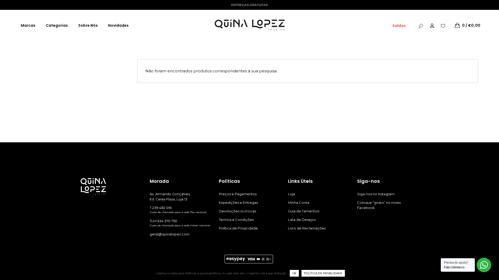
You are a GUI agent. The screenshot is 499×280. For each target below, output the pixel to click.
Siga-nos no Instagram (376, 194)
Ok (294, 273)
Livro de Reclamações (307, 228)
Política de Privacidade (238, 228)
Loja (291, 194)
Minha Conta (298, 202)
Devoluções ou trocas (237, 211)
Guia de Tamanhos (303, 211)
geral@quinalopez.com (169, 234)
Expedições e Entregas (238, 202)
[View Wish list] (443, 25)
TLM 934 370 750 (163, 221)
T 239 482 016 (161, 208)
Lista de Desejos (302, 220)
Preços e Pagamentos (238, 194)
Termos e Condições (236, 220)
